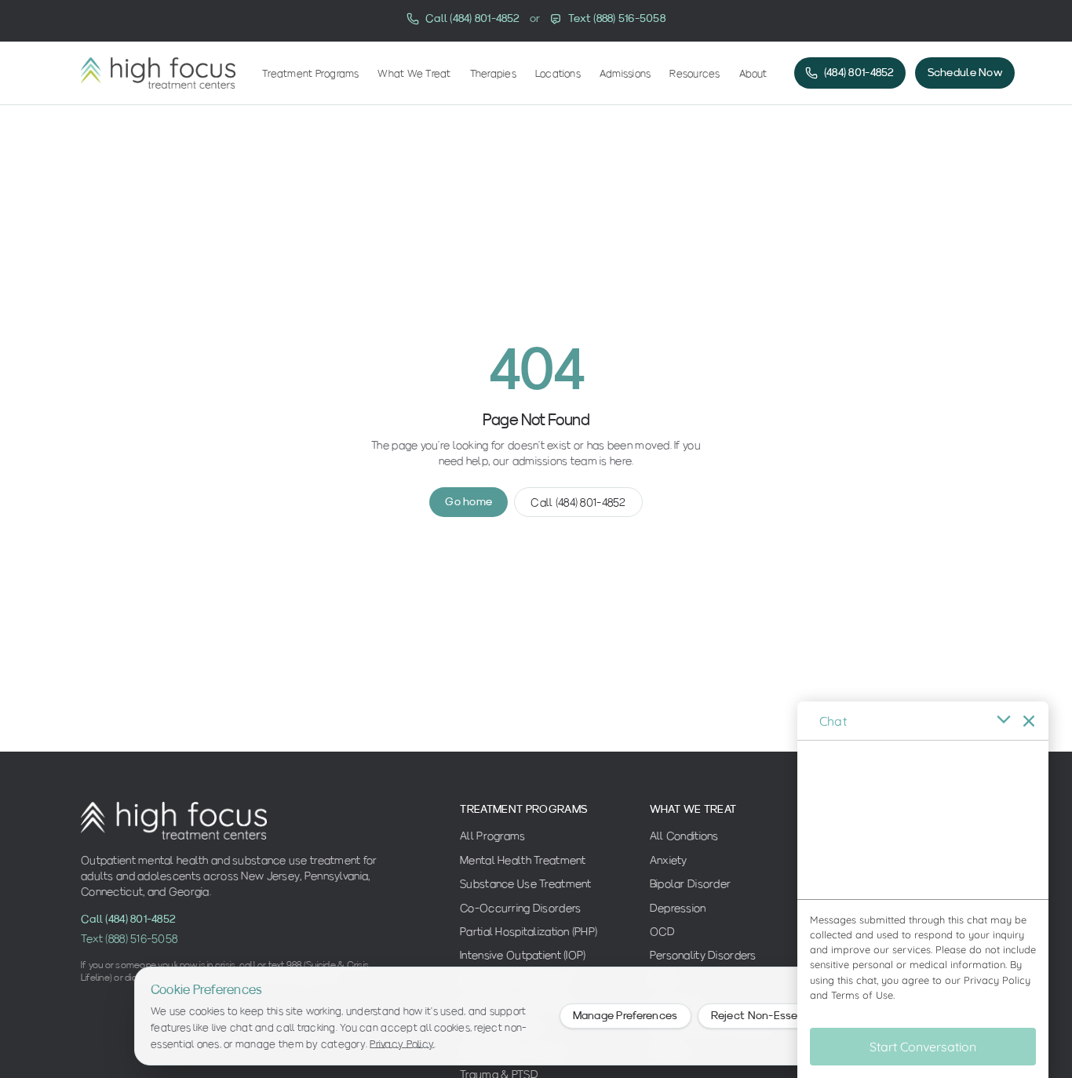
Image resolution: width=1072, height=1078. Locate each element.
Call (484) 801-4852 (578, 502)
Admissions (625, 73)
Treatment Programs (310, 73)
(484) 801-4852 (859, 72)
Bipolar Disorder (690, 883)
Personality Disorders (703, 955)
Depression (678, 907)
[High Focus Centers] (158, 73)
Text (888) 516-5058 (129, 938)
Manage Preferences (625, 1015)
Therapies (493, 73)
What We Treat (413, 73)
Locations (558, 73)
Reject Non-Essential (766, 1015)
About (753, 73)
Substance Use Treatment (525, 883)
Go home (468, 501)
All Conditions (684, 835)
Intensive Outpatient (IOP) (522, 955)
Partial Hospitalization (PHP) (528, 931)
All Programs (492, 835)
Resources (694, 73)
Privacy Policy (402, 1043)
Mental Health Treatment (522, 860)
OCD (663, 931)
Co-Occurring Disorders (520, 907)
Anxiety (668, 860)
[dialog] (922, 889)
